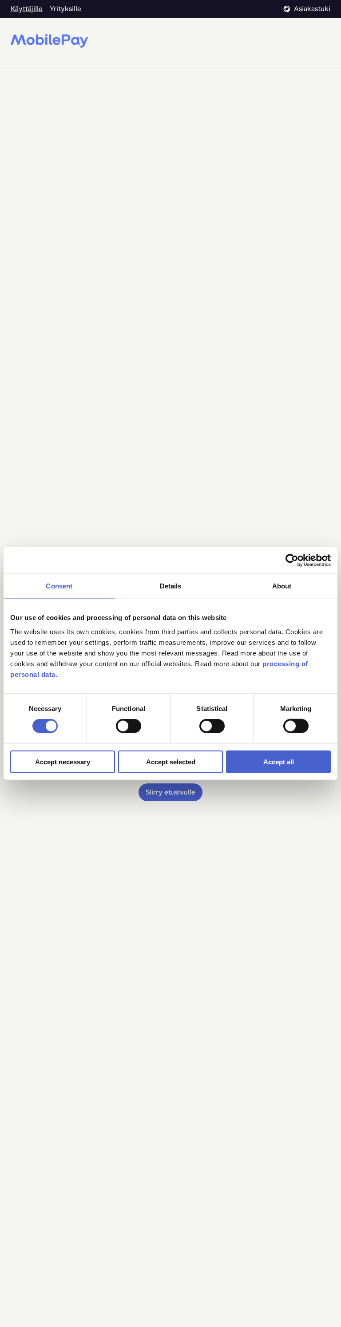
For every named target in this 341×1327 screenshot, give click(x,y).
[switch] (128, 726)
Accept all (278, 761)
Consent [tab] (59, 586)
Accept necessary (62, 761)
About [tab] (282, 586)
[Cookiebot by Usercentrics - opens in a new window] (292, 560)
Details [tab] (171, 586)
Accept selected (170, 761)
